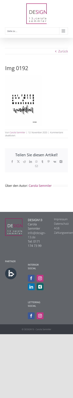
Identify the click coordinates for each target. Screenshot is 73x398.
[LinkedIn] (31, 286)
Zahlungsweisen (59, 233)
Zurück (63, 51)
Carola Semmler (17, 132)
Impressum (59, 219)
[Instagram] (40, 278)
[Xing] (40, 286)
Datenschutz (59, 224)
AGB (56, 228)
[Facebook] (31, 278)
